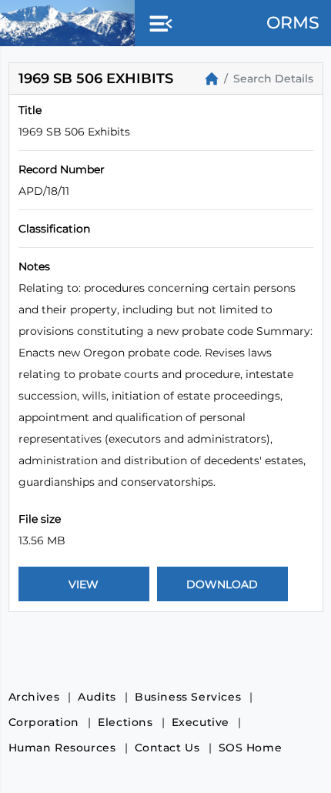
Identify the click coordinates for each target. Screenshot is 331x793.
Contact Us (167, 748)
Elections (125, 722)
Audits (97, 697)
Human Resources (62, 748)
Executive (200, 722)
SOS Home (251, 748)
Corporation (44, 722)
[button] (158, 24)
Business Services (188, 697)
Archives (34, 697)
